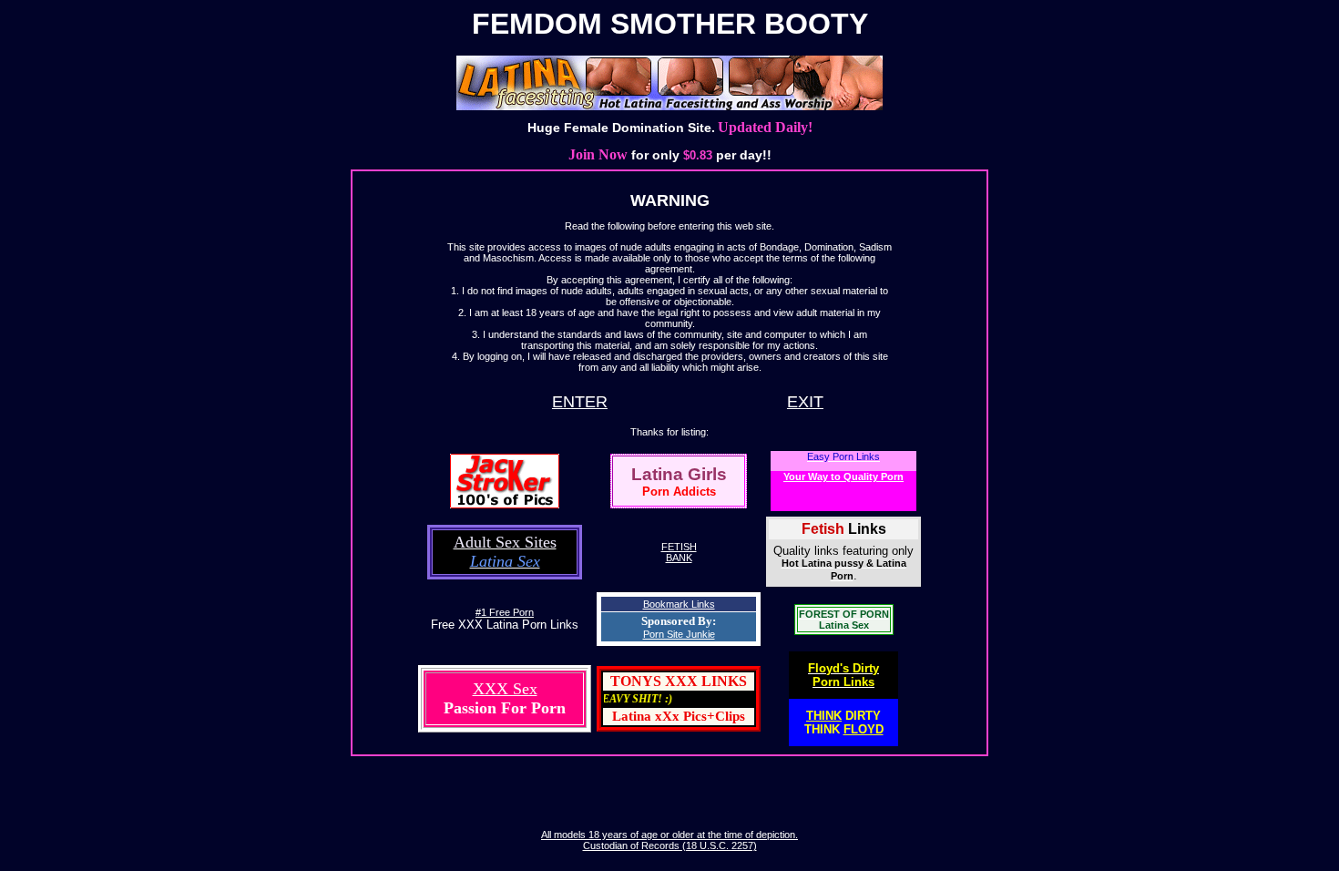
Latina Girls (679, 474)
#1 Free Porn (504, 612)
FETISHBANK (679, 552)
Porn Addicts (679, 491)
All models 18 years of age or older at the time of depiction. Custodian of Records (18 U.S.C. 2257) (669, 840)
